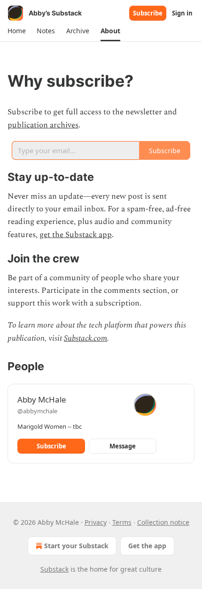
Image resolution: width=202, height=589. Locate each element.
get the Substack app (75, 235)
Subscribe (148, 13)
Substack (54, 569)
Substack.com (85, 338)
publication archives (43, 125)
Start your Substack (76, 545)
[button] (16, 31)
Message (122, 446)
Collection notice (163, 522)
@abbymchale (37, 411)
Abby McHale (41, 399)
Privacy (96, 522)
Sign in (182, 13)
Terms (122, 522)
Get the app (147, 545)
